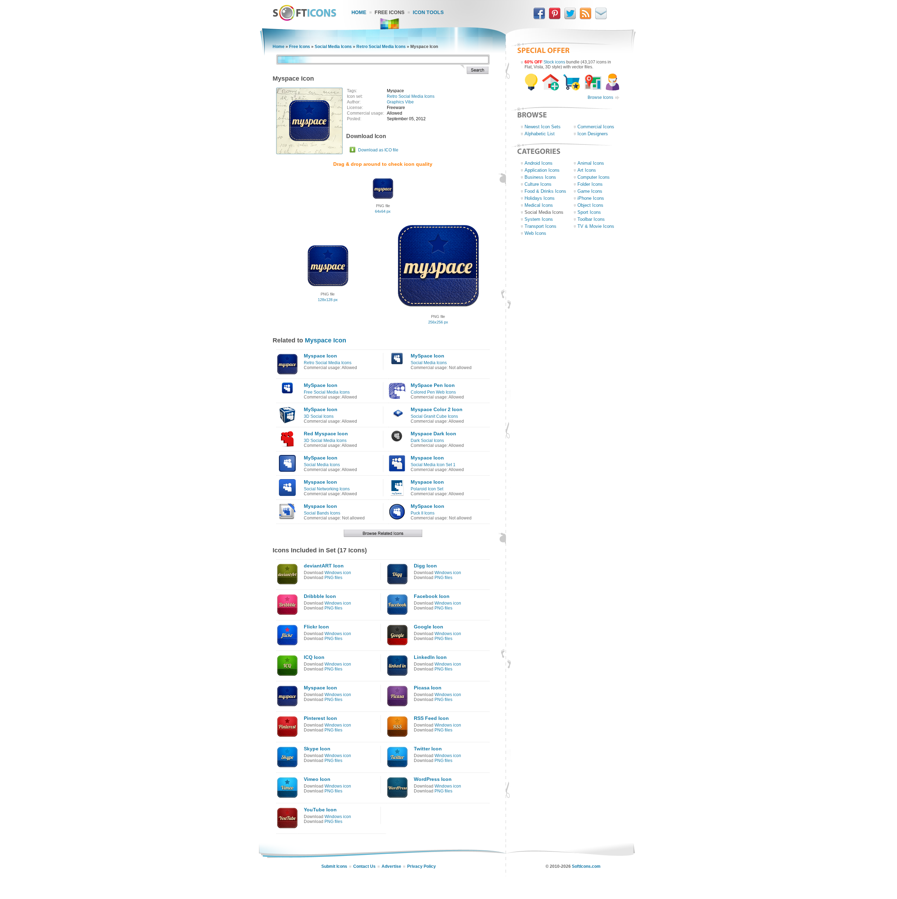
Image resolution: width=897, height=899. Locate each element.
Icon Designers (592, 133)
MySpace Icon (427, 356)
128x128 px (328, 300)
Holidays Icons (540, 198)
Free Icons (389, 12)
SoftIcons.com (586, 866)
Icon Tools (428, 12)
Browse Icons (600, 97)
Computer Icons (593, 177)
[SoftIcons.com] (304, 19)
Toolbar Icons (591, 219)
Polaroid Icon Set (427, 488)
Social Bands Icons (322, 513)
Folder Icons (590, 184)
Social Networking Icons (327, 488)
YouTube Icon (320, 809)
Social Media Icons (333, 46)
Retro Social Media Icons (381, 46)
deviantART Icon (324, 565)
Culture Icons (538, 184)
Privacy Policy (421, 866)
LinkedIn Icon (430, 657)
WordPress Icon (433, 779)
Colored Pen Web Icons (433, 392)
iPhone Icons (590, 198)
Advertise (391, 866)
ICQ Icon (314, 657)
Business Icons (540, 177)
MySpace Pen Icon (433, 385)
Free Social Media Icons (327, 392)
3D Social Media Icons (325, 440)
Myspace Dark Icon (433, 433)
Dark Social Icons (427, 440)
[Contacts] (601, 18)
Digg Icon (425, 565)
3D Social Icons (319, 416)
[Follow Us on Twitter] (570, 18)
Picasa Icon (427, 687)
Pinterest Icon (320, 718)
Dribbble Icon (320, 596)
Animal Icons (590, 163)
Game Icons (589, 191)
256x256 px (438, 322)
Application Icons (542, 170)
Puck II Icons (422, 513)
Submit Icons (334, 866)
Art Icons (586, 170)
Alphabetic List (540, 133)
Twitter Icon (428, 748)
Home (358, 12)
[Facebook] (539, 18)
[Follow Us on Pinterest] (555, 18)
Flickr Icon (316, 626)
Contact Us (364, 866)
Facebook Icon (432, 596)
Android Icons (539, 163)
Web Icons (535, 233)
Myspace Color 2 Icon (437, 409)
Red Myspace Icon (326, 433)
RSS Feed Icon (431, 718)
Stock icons (554, 62)
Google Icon (428, 626)
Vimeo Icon (317, 779)
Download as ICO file (378, 150)
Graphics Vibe (400, 102)
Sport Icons (589, 212)
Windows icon (337, 572)
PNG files (333, 577)
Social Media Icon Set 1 (433, 464)
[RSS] (585, 18)
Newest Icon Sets (543, 126)
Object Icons (590, 205)
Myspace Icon (325, 340)
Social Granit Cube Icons (434, 416)
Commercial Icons (595, 126)
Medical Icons (539, 205)
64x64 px (383, 211)
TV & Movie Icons (595, 226)
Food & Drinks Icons (545, 191)
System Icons (539, 219)
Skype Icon (317, 748)
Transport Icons (540, 226)
